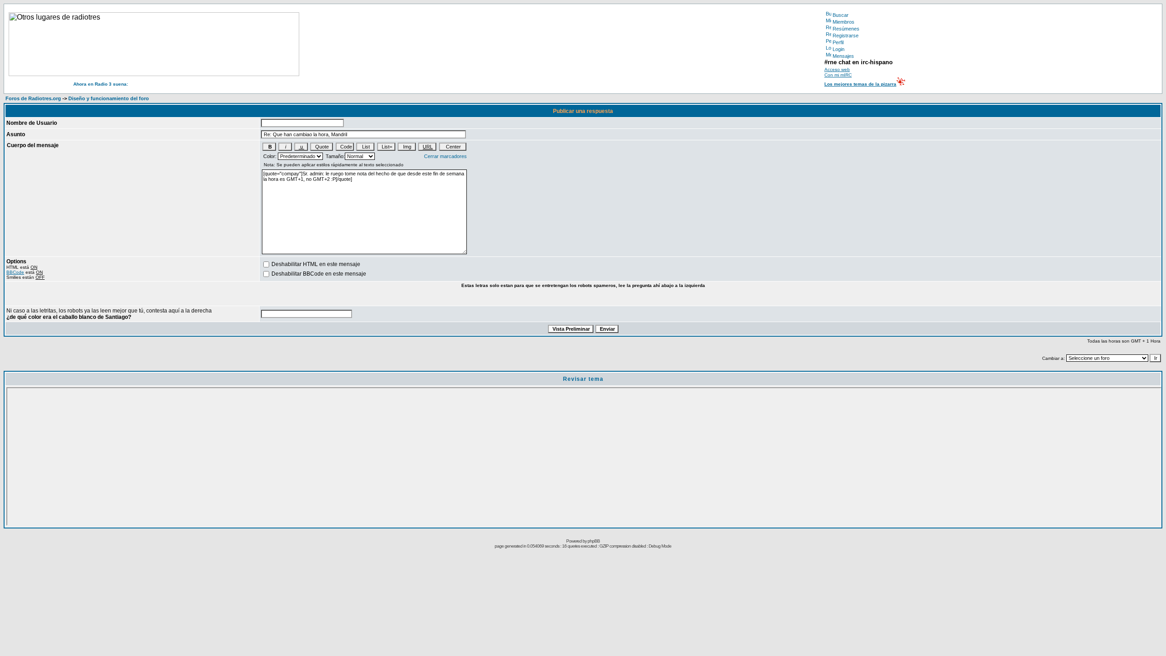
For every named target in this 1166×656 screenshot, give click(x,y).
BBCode (15, 272)
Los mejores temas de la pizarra (860, 84)
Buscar (841, 15)
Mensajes (843, 56)
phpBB (594, 540)
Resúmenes (846, 28)
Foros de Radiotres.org (33, 98)
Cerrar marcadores (445, 156)
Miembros (843, 22)
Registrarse (846, 35)
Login (838, 49)
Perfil (838, 42)
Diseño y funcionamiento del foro (108, 98)
